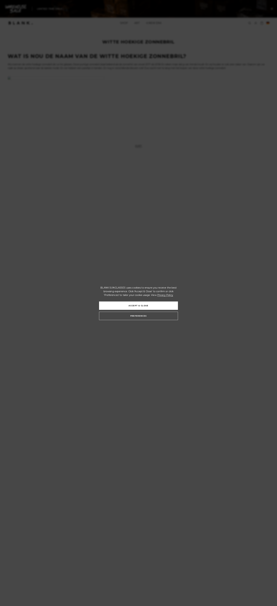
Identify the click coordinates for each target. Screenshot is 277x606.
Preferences (138, 316)
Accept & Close (138, 306)
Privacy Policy (165, 295)
